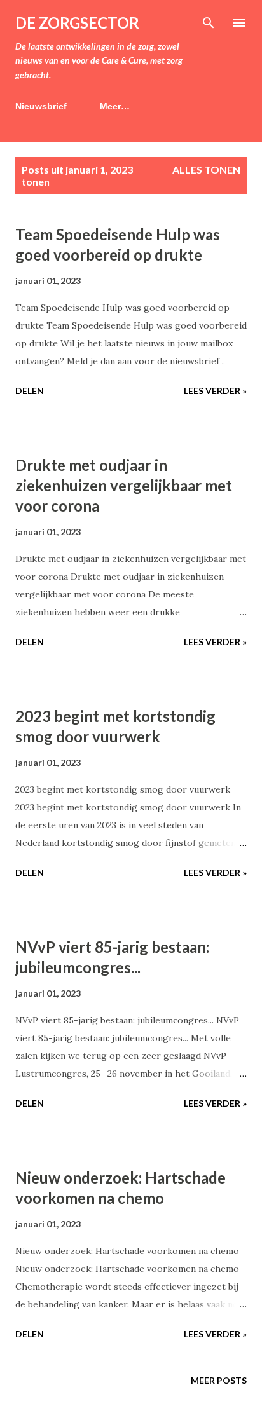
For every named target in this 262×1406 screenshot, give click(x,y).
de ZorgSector (77, 22)
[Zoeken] (208, 23)
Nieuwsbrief (41, 106)
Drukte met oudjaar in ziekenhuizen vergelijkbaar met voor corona (123, 485)
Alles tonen (206, 169)
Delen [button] (29, 390)
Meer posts (219, 1380)
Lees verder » (215, 390)
